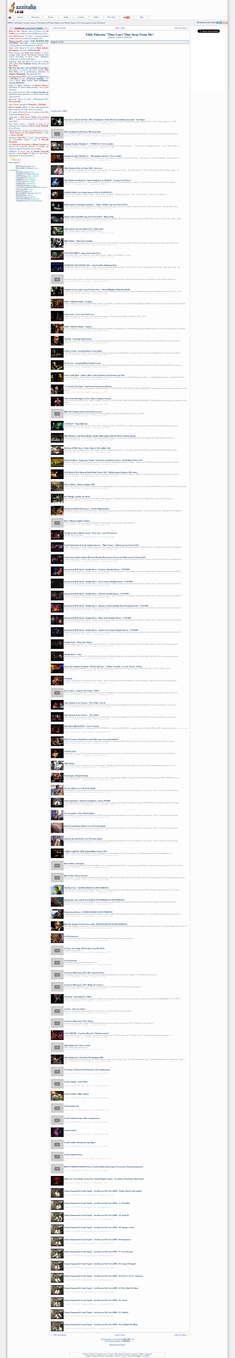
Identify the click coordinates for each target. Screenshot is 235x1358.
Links (130, 1356)
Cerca (124, 1356)
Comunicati (101, 1354)
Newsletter (109, 1356)
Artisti (66, 17)
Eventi (50, 17)
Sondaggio (137, 1356)
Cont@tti (146, 1356)
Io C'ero (110, 1354)
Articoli (20, 17)
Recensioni (35, 17)
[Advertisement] (169, 7)
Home (85, 1354)
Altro (142, 17)
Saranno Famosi (98, 1356)
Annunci (148, 1354)
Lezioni (81, 17)
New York (111, 17)
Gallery (96, 17)
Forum (117, 1356)
